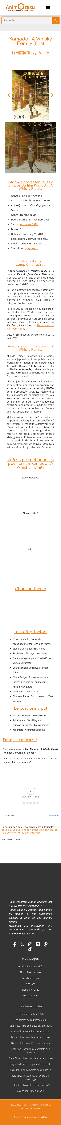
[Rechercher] (55, 20)
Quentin (30, 1117)
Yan (46, 1117)
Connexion (53, 816)
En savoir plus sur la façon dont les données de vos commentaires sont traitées (30, 830)
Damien (38, 1117)
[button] (48, 7)
